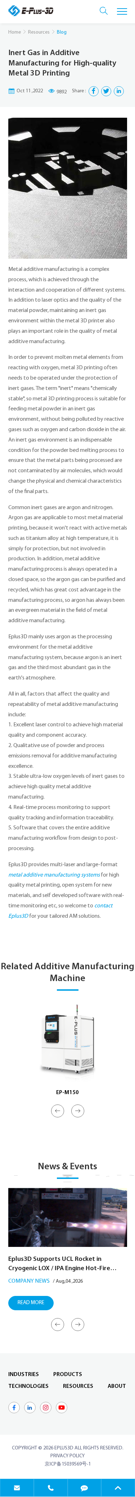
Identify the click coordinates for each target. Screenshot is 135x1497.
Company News (29, 1281)
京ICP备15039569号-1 (68, 1464)
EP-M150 (67, 1093)
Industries (23, 1374)
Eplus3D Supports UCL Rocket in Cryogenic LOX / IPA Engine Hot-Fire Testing (59, 1264)
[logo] (31, 10)
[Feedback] (84, 1487)
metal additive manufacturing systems (54, 875)
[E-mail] (16, 1487)
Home (14, 32)
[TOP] (118, 1487)
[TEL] (50, 1487)
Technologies (28, 1386)
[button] (57, 1111)
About (117, 1386)
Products (67, 1374)
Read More (31, 1303)
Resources (39, 32)
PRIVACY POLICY (67, 1456)
